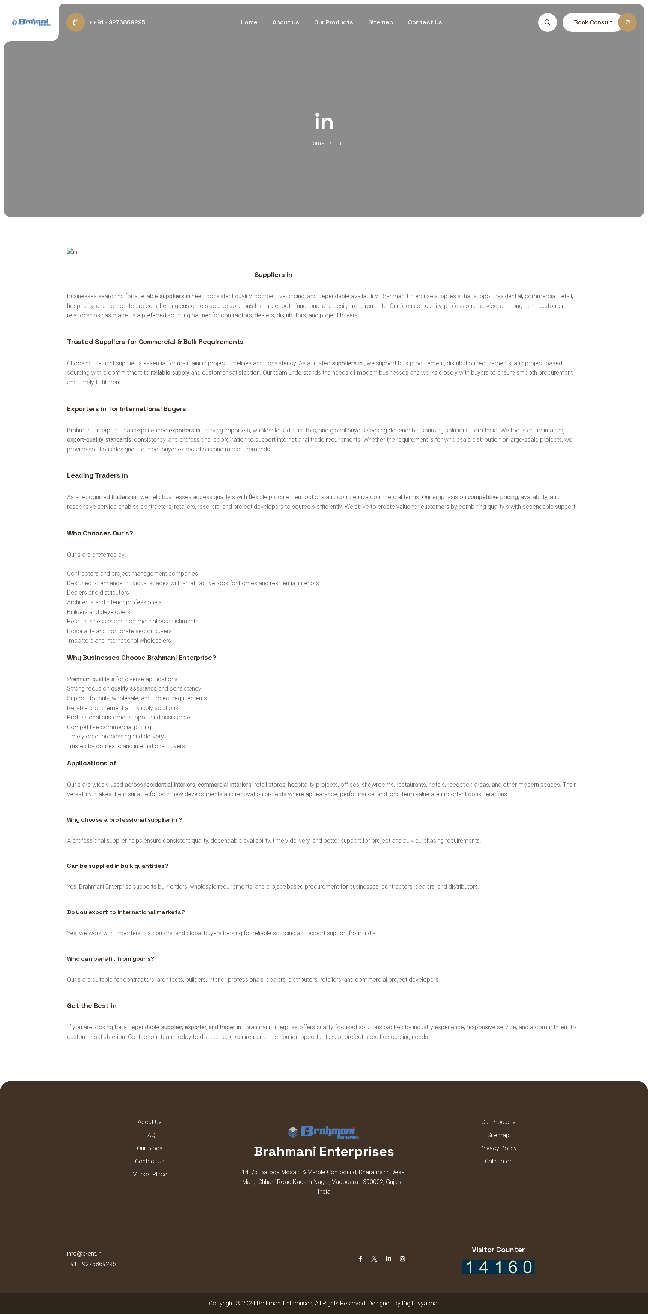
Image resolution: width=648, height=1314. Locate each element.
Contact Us (425, 22)
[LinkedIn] (388, 1258)
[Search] (547, 22)
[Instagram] (402, 1258)
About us (286, 22)
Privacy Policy (498, 1148)
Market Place (149, 1174)
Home (249, 22)
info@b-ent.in (84, 1253)
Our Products (333, 22)
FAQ (149, 1135)
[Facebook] (360, 1258)
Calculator (498, 1161)
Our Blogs (149, 1148)
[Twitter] (374, 1258)
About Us (150, 1122)
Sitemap (380, 22)
